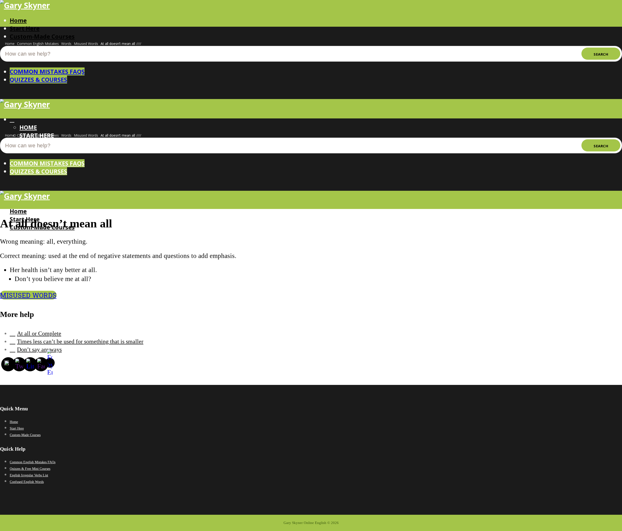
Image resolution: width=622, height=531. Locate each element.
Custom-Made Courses (42, 36)
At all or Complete (39, 333)
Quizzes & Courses (38, 79)
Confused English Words (27, 482)
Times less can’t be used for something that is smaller (80, 341)
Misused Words (28, 295)
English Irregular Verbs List (29, 475)
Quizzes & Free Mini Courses (30, 469)
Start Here (25, 28)
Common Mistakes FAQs (47, 71)
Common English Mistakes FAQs (32, 462)
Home (18, 20)
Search (601, 54)
